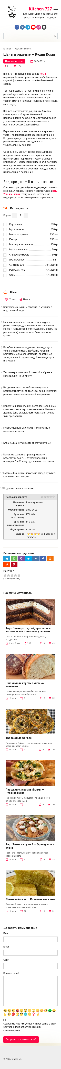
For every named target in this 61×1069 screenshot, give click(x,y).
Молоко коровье (18, 234)
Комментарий (11, 973)
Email (6, 946)
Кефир (13, 239)
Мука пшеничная (18, 249)
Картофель (15, 224)
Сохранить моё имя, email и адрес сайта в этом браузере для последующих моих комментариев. (29, 1027)
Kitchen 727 (40, 9)
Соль (12, 274)
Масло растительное (21, 244)
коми (42, 73)
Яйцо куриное (17, 259)
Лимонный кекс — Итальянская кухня (30, 899)
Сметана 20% (16, 264)
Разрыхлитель (17, 269)
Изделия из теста (14, 61)
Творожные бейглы (19, 738)
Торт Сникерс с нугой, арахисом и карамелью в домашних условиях (28, 630)
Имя (5, 933)
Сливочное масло (19, 254)
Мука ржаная (16, 229)
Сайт (6, 959)
